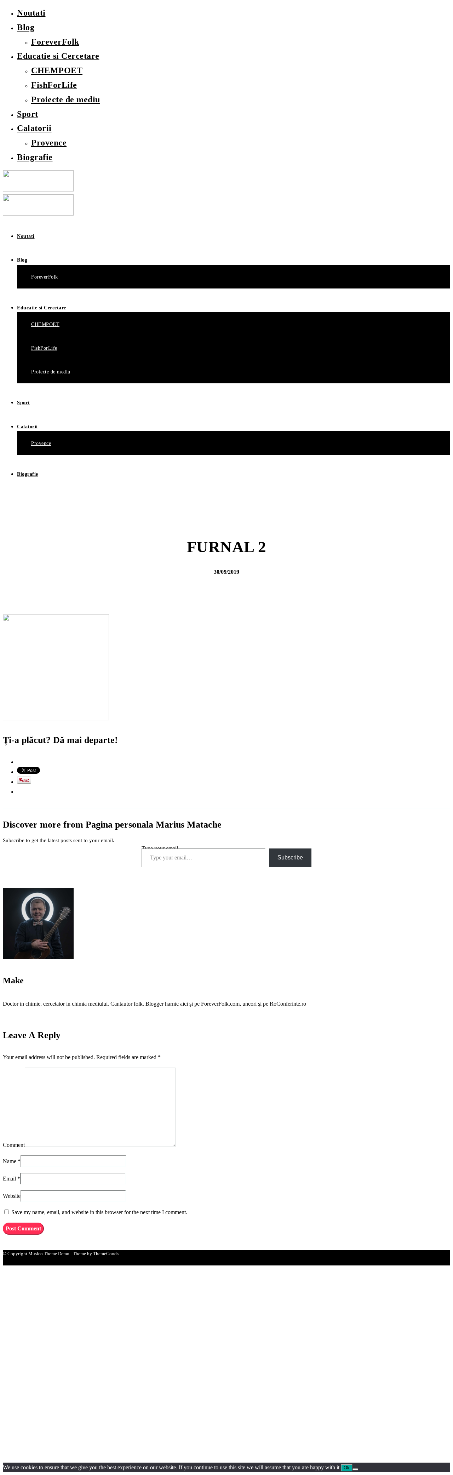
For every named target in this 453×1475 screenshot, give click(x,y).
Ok (347, 1467)
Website (12, 1196)
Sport (27, 114)
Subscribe (290, 857)
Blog (25, 27)
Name (9, 1161)
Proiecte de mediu (65, 99)
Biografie (35, 157)
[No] (355, 1469)
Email (9, 1179)
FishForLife (54, 85)
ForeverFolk (55, 41)
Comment (14, 1145)
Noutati (31, 12)
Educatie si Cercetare (58, 56)
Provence (49, 142)
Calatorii (34, 128)
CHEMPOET (56, 70)
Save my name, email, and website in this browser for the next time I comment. (99, 1212)
